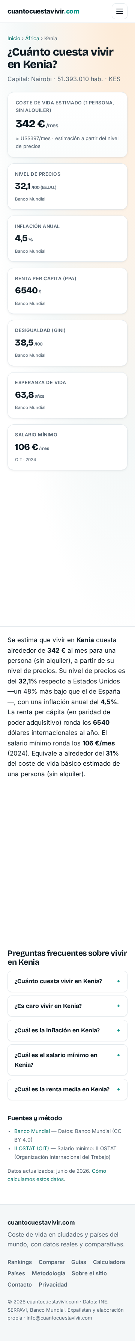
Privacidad (53, 1284)
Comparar (52, 1262)
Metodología (48, 1273)
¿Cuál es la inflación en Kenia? (57, 1030)
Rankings (20, 1262)
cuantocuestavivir (44, 11)
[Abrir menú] (120, 11)
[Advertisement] (67, 541)
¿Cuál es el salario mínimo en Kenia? (56, 1059)
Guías (78, 1262)
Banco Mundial (32, 1131)
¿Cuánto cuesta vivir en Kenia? (58, 981)
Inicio (14, 38)
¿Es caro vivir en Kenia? (48, 1005)
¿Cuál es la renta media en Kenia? (62, 1089)
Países (16, 1273)
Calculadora (109, 1262)
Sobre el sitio (89, 1273)
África (32, 38)
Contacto (20, 1284)
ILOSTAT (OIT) (31, 1148)
